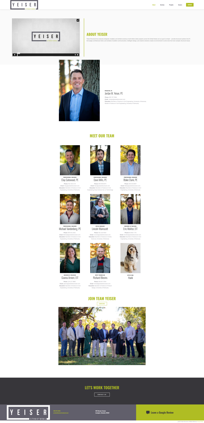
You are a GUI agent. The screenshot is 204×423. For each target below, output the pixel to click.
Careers (180, 5)
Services (162, 5)
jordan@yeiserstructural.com (60, 413)
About (153, 5)
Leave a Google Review (162, 412)
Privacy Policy (200, 421)
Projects (171, 5)
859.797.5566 (56, 411)
